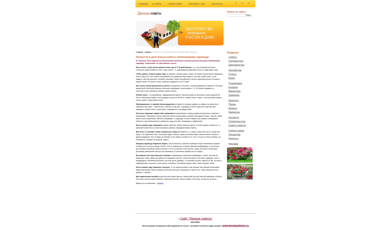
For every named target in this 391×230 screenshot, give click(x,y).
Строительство (236, 121)
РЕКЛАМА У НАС (197, 4)
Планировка (235, 83)
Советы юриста (237, 125)
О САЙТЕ (156, 4)
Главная (139, 52)
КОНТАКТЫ (217, 4)
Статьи (232, 74)
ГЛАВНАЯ (143, 4)
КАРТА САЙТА (175, 4)
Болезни (233, 87)
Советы (148, 52)
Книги (231, 78)
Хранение (233, 95)
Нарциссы (234, 112)
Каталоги (233, 100)
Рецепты (233, 138)
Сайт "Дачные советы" (196, 218)
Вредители (234, 91)
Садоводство (235, 60)
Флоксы (232, 108)
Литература (234, 70)
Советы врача (236, 130)
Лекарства (234, 134)
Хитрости (233, 117)
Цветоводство (236, 64)
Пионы (232, 104)
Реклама (233, 143)
